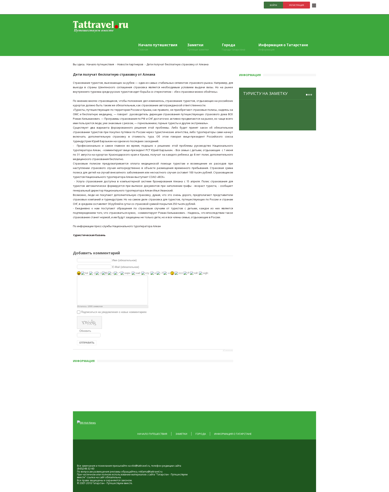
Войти (273, 5)
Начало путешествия (152, 434)
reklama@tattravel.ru (150, 471)
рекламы (115, 471)
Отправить (86, 342)
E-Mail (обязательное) (125, 266)
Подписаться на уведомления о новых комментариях (114, 312)
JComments (228, 351)
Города (201, 434)
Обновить (85, 330)
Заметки (181, 434)
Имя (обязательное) (124, 260)
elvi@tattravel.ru (140, 465)
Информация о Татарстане (233, 434)
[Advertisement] (167, 385)
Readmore (301, 124)
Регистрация (296, 5)
